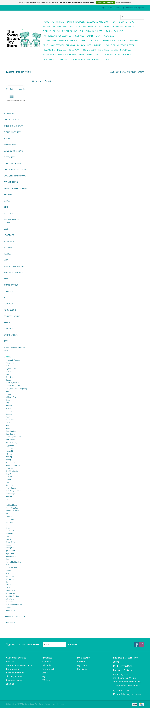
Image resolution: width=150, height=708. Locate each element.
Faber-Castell (11, 590)
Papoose (9, 411)
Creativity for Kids (12, 383)
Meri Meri (9, 522)
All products (47, 661)
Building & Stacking (81, 26)
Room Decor (89, 49)
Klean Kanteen (11, 431)
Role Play (74, 49)
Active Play (58, 21)
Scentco (9, 516)
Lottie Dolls (10, 519)
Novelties (109, 45)
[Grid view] (8, 96)
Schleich (9, 539)
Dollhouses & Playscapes (57, 31)
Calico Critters (11, 542)
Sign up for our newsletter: (23, 644)
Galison (8, 400)
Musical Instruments (89, 45)
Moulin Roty (10, 462)
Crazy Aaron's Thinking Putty (16, 388)
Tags (44, 676)
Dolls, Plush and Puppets (89, 31)
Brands (127, 54)
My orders (82, 665)
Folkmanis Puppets (13, 360)
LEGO (8, 587)
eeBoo (8, 394)
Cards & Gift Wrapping (55, 59)
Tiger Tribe (10, 553)
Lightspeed (59, 704)
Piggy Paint (10, 445)
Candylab (9, 377)
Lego (83, 40)
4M (7, 499)
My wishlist (82, 669)
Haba (8, 425)
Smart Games (11, 488)
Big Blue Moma (11, 505)
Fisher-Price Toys (12, 508)
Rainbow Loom (11, 579)
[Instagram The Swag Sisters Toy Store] (141, 644)
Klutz (8, 559)
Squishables (78, 59)
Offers (45, 672)
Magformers (10, 440)
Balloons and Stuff (98, 21)
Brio (7, 374)
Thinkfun (9, 496)
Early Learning (114, 31)
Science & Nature (108, 49)
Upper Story (10, 610)
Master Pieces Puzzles (134, 72)
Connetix (9, 602)
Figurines (78, 35)
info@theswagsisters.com (129, 694)
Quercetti (9, 485)
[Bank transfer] (134, 704)
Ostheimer (10, 576)
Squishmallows (11, 568)
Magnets (123, 40)
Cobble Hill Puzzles (13, 386)
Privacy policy (12, 669)
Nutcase (9, 405)
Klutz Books (10, 434)
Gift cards (93, 59)
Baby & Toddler (76, 21)
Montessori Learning (62, 45)
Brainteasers (60, 26)
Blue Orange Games (13, 491)
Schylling (9, 454)
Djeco (8, 391)
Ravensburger (11, 468)
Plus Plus (9, 417)
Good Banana (11, 556)
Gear (98, 35)
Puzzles (61, 49)
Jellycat (8, 408)
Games (89, 35)
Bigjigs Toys (10, 363)
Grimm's (9, 476)
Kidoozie (9, 545)
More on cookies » (123, 2)
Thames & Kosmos (12, 465)
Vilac (7, 536)
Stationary (49, 54)
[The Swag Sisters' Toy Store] (24, 38)
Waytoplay (9, 548)
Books (46, 26)
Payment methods (15, 672)
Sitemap (10, 683)
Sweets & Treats (67, 54)
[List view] (11, 96)
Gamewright (10, 494)
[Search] (122, 17)
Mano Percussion (12, 511)
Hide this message (105, 2)
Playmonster (10, 533)
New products (48, 669)
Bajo (7, 366)
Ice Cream (109, 35)
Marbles (135, 40)
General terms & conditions (19, 665)
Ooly (7, 403)
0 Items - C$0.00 (113, 7)
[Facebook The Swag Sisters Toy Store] (136, 644)
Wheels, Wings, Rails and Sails (104, 54)
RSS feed (46, 680)
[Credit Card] (141, 704)
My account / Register (135, 7)
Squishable (10, 530)
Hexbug (9, 457)
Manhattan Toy (11, 442)
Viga (7, 482)
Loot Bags (95, 40)
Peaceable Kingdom (13, 562)
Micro (8, 573)
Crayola (8, 380)
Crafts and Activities (124, 26)
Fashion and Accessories (57, 35)
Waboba (9, 414)
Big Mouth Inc (11, 368)
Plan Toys (9, 448)
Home (46, 21)
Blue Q (8, 371)
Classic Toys (102, 26)
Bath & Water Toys (123, 21)
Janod (8, 502)
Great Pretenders (12, 471)
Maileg (8, 459)
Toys (81, 54)
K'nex (8, 528)
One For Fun (10, 593)
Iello (7, 565)
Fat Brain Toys (11, 397)
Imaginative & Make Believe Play (61, 40)
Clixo (7, 582)
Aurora (8, 607)
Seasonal (125, 49)
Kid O (8, 422)
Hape (8, 428)
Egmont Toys (10, 550)
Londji (8, 525)
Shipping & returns (15, 676)
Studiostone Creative (14, 604)
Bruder (8, 585)
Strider (8, 479)
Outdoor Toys (125, 45)
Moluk (8, 514)
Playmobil (49, 49)
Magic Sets (109, 40)
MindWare (10, 420)
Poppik (8, 570)
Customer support (14, 680)
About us (10, 661)
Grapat (8, 474)
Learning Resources (13, 437)
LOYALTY (106, 59)
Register (81, 661)
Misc (45, 45)
